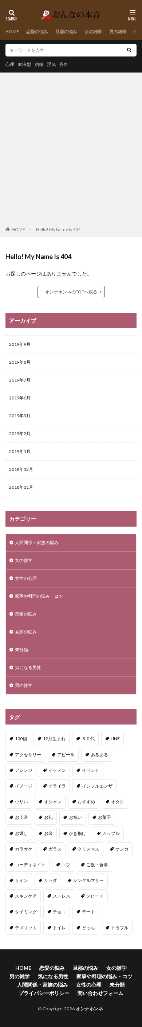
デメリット (26, 927)
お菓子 (104, 817)
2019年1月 (20, 451)
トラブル (120, 927)
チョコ (59, 911)
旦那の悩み (66, 31)
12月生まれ (54, 738)
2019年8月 (20, 362)
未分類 (21, 649)
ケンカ (122, 849)
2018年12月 (21, 469)
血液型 (24, 64)
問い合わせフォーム (100, 993)
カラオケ (23, 849)
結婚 (39, 64)
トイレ (59, 927)
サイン (21, 880)
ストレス (61, 896)
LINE (115, 738)
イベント (90, 770)
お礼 (48, 817)
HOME (12, 31)
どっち (88, 927)
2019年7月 (20, 380)
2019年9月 (20, 344)
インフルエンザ (97, 786)
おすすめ (86, 801)
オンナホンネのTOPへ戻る (71, 291)
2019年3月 (20, 415)
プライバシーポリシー (44, 993)
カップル (111, 833)
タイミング (26, 911)
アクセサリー (28, 754)
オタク (117, 801)
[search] (129, 50)
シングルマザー (88, 880)
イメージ (23, 786)
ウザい (21, 801)
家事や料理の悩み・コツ (39, 596)
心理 (9, 64)
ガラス (55, 849)
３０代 (88, 738)
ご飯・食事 (97, 864)
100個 (21, 738)
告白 (63, 64)
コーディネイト (30, 864)
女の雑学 (93, 31)
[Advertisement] (71, 151)
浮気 (51, 64)
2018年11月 (21, 487)
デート (88, 911)
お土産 (21, 817)
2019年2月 (20, 433)
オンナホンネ (89, 1008)
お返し (21, 833)
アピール (66, 754)
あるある (99, 754)
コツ (66, 864)
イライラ (57, 786)
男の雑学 (118, 31)
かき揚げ (77, 833)
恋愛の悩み (37, 31)
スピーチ (95, 896)
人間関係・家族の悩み (37, 542)
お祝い (75, 817)
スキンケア (26, 896)
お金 (48, 833)
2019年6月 (20, 398)
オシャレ (53, 801)
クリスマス (88, 849)
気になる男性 (28, 667)
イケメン (57, 770)
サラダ (50, 880)
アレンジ (23, 770)
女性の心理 (26, 578)
